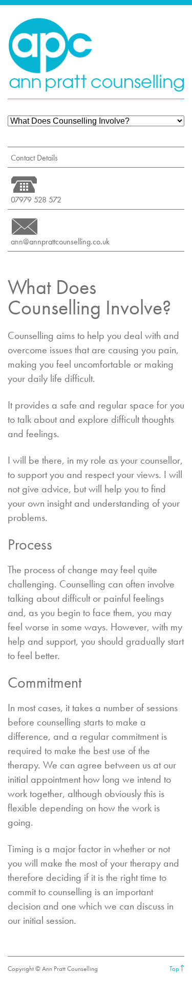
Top (174, 968)
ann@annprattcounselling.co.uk (60, 241)
